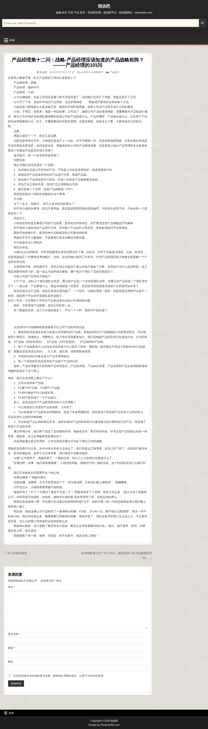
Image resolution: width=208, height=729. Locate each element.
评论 (11, 587)
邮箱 (11, 647)
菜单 (12, 40)
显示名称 (14, 634)
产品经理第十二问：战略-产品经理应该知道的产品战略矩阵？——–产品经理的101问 (78, 62)
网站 (10, 661)
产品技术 (114, 72)
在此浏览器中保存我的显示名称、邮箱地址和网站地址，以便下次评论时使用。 (59, 675)
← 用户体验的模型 (15, 553)
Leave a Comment (92, 72)
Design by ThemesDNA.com (104, 725)
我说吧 (104, 6)
